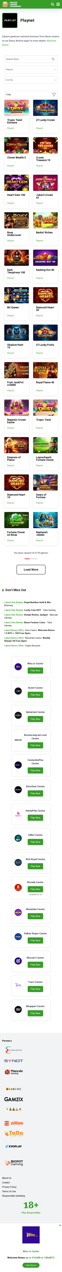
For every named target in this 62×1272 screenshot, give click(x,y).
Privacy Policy (9, 1187)
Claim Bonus (31, 1265)
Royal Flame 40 (45, 382)
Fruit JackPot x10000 (15, 383)
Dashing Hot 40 (45, 269)
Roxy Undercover (14, 234)
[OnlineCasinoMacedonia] (12, 4)
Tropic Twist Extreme (14, 121)
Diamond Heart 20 (45, 308)
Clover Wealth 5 (16, 157)
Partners (7, 1040)
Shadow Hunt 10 (15, 346)
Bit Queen (13, 307)
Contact (6, 1182)
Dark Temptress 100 (16, 271)
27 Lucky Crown (45, 119)
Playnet (10, 128)
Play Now (35, 670)
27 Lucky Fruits (45, 344)
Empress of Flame (14, 458)
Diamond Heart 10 (16, 496)
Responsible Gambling (13, 1195)
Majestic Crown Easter (16, 421)
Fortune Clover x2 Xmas (16, 533)
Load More (31, 569)
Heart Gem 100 (16, 194)
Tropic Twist (43, 419)
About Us (6, 1178)
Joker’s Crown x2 (44, 196)
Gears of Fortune (41, 496)
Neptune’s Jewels (42, 533)
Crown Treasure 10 (43, 159)
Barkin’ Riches (44, 232)
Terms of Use (9, 1191)
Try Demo (16, 107)
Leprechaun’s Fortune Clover (45, 458)
